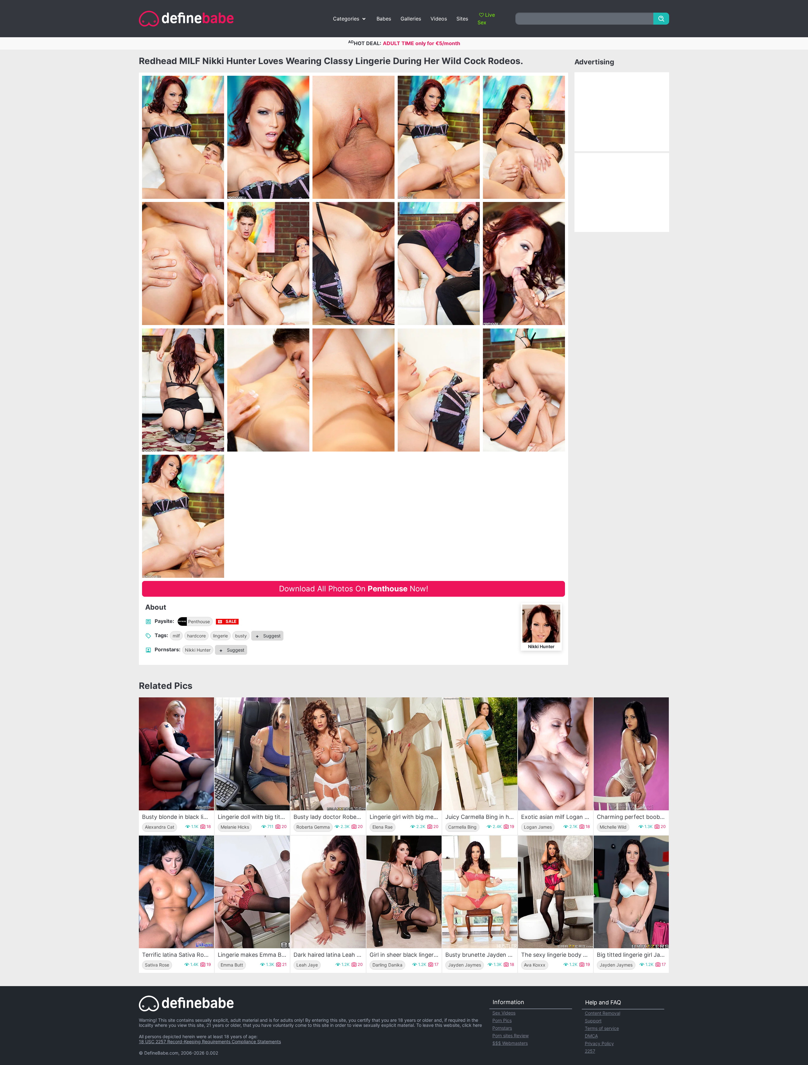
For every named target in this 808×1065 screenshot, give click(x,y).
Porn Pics (502, 1020)
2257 (590, 1051)
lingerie (220, 635)
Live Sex (486, 19)
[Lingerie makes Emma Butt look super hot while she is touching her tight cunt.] (252, 892)
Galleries (411, 18)
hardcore (196, 635)
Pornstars (502, 1028)
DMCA (591, 1035)
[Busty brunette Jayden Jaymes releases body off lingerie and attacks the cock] (479, 892)
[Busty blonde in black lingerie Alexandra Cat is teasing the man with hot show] (176, 753)
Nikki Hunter (198, 650)
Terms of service (602, 1028)
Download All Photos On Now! (353, 588)
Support (593, 1020)
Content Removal (602, 1013)
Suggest (271, 635)
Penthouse (199, 621)
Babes (384, 18)
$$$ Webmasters (510, 1043)
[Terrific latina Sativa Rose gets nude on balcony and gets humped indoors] (176, 892)
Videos (439, 18)
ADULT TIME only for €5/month (421, 43)
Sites (462, 18)
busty (241, 635)
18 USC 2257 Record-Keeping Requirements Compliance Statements (210, 1041)
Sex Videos (503, 1012)
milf (176, 635)
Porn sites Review (510, 1035)
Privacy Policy (599, 1043)
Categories (346, 18)
